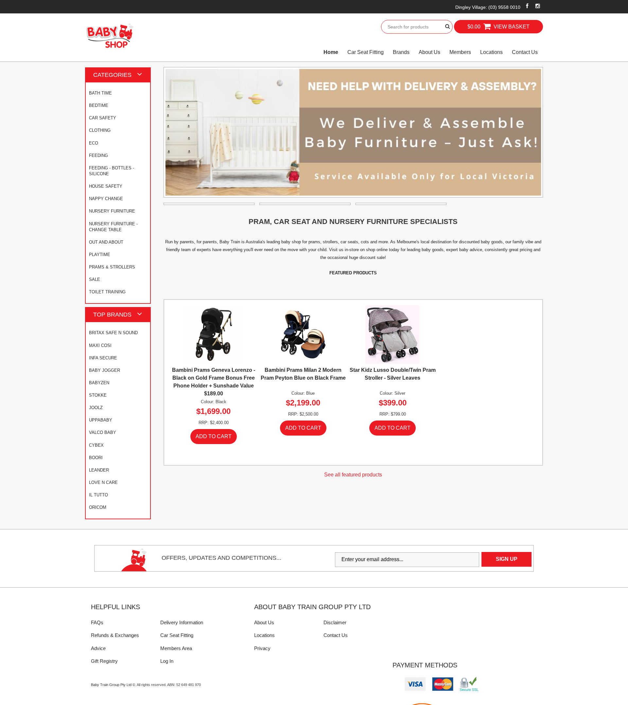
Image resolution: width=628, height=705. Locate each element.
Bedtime (98, 105)
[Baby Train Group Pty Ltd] (109, 36)
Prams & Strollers (112, 267)
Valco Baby (102, 432)
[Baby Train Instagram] (538, 6)
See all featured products (353, 474)
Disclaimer (334, 622)
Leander (99, 470)
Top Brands (112, 314)
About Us (429, 52)
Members (460, 52)
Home (330, 52)
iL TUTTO (98, 494)
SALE (94, 279)
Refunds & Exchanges (115, 635)
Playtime (99, 254)
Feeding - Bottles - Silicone (111, 170)
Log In (166, 661)
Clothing (100, 130)
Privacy (262, 648)
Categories (112, 74)
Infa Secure (103, 357)
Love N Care (103, 482)
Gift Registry (104, 661)
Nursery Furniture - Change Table (113, 226)
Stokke (98, 395)
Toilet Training (107, 291)
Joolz (96, 407)
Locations (491, 52)
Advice (98, 648)
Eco (93, 143)
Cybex (96, 445)
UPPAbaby (100, 420)
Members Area (176, 648)
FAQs (97, 622)
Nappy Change (106, 198)
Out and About (106, 242)
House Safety (105, 186)
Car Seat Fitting (365, 52)
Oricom (97, 507)
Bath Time (100, 93)
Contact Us (525, 52)
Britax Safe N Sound (113, 332)
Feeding (98, 155)
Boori (96, 457)
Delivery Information (181, 622)
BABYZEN (99, 382)
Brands (401, 52)
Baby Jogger (104, 370)
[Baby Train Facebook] (527, 6)
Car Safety (102, 117)
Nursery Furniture (112, 211)
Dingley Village (487, 7)
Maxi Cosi (100, 345)
